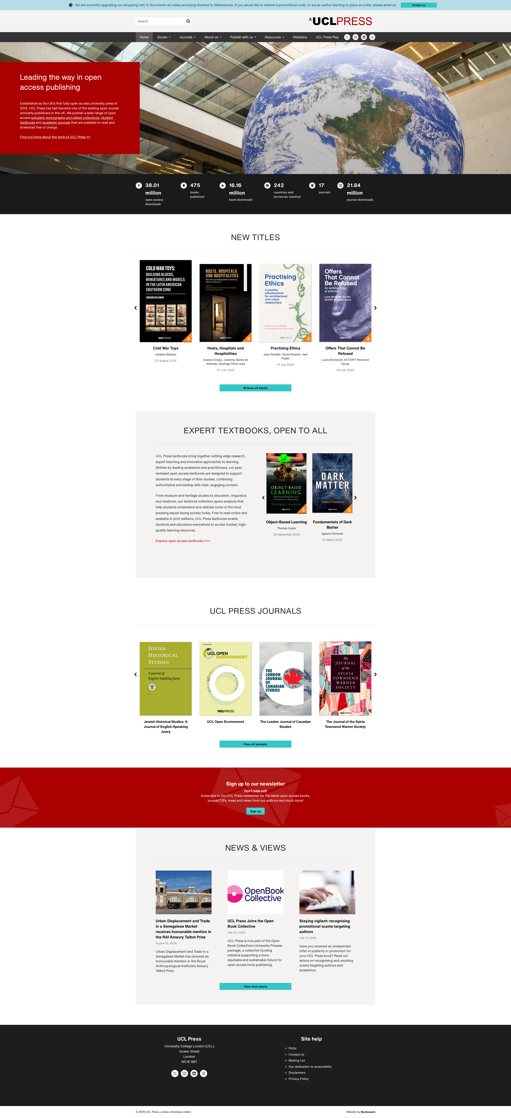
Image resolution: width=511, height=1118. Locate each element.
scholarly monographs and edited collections (65, 117)
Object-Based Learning (286, 522)
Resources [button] (273, 37)
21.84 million (355, 188)
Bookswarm (368, 1112)
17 (321, 185)
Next (375, 307)
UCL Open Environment (225, 721)
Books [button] (162, 37)
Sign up (255, 811)
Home (144, 37)
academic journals (56, 122)
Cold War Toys (165, 348)
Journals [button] (186, 37)
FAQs (292, 1048)
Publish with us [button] (242, 37)
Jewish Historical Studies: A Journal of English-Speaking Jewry (166, 726)
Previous (136, 307)
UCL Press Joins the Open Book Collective (251, 923)
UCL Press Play (327, 37)
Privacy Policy (299, 1078)
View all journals (255, 744)
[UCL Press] (340, 21)
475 (195, 185)
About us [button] (211, 37)
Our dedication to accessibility (310, 1066)
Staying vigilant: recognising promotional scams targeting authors (324, 926)
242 (279, 185)
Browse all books (256, 388)
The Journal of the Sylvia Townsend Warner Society (345, 724)
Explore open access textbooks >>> (183, 540)
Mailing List (297, 1060)
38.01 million (153, 188)
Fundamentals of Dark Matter (332, 524)
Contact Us (296, 1054)
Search (188, 21)
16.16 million (237, 188)
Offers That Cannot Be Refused (345, 350)
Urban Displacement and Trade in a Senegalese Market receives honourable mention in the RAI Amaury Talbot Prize (183, 929)
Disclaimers (297, 1072)
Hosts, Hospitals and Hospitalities (225, 350)
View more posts (255, 986)
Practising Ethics (285, 348)
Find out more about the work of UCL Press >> (55, 137)
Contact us (418, 5)
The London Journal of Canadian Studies (285, 724)
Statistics (300, 37)
